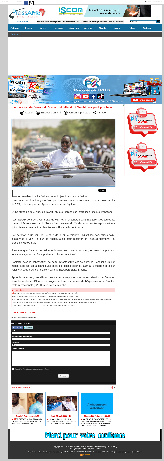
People (117, 28)
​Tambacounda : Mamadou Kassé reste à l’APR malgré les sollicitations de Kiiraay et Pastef (43, 305)
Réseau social (5, 2)
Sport (42, 28)
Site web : (15, 343)
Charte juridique (75, 449)
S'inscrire (148, 2)
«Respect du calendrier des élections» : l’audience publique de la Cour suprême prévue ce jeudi (45, 296)
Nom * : (14, 331)
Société (28, 28)
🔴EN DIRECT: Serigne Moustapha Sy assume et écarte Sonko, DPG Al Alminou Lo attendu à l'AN (46, 293)
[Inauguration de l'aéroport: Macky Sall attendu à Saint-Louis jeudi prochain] (63, 119)
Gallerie (147, 28)
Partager (101, 112)
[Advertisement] (85, 56)
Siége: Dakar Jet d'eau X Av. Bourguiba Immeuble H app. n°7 (47, 452)
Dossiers (59, 28)
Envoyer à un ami (50, 112)
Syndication (86, 454)
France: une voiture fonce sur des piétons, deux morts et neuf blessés (42, 22)
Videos (131, 28)
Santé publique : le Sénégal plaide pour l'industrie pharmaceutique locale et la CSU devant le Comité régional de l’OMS (54, 302)
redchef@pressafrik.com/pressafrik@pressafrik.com (125, 452)
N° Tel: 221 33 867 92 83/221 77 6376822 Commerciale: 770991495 (88, 452)
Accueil (28, 112)
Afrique (88, 28)
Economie (74, 28)
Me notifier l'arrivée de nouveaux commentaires (32, 369)
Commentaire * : (18, 349)
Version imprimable (79, 112)
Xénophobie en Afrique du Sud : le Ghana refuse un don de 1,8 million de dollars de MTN (101, 22)
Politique (15, 28)
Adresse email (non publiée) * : (23, 337)
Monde (102, 28)
